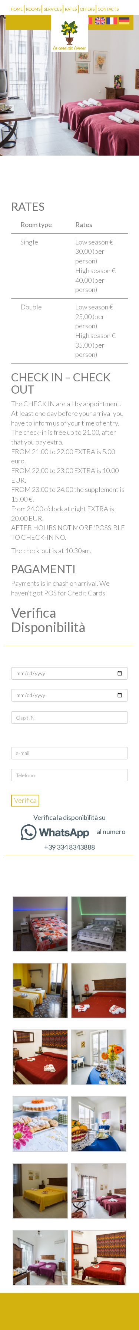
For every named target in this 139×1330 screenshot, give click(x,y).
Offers (87, 9)
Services (53, 9)
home (17, 9)
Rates (71, 9)
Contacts (108, 9)
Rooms (33, 9)
